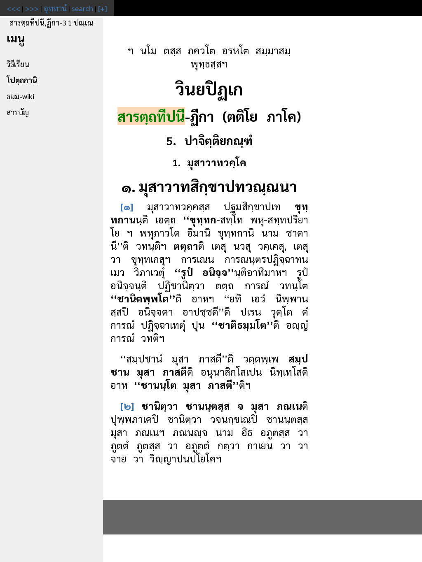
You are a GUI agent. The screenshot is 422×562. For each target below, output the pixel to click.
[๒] (127, 405)
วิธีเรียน (18, 64)
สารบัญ (18, 112)
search (82, 8)
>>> (32, 8)
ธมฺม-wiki (20, 96)
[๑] (126, 206)
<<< (13, 8)
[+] (102, 8)
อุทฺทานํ (55, 8)
